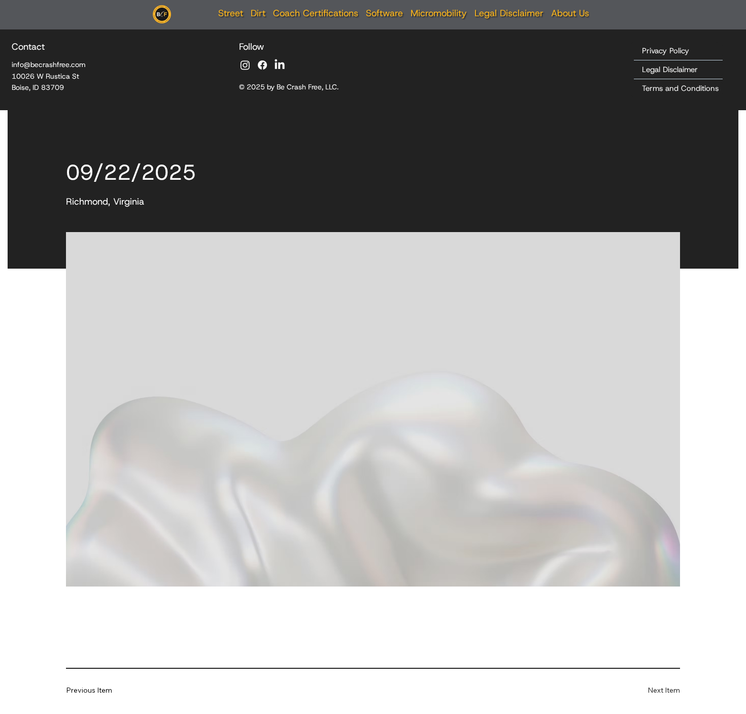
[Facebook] (262, 65)
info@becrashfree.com (49, 64)
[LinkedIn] (280, 65)
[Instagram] (245, 65)
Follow (251, 47)
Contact (28, 47)
